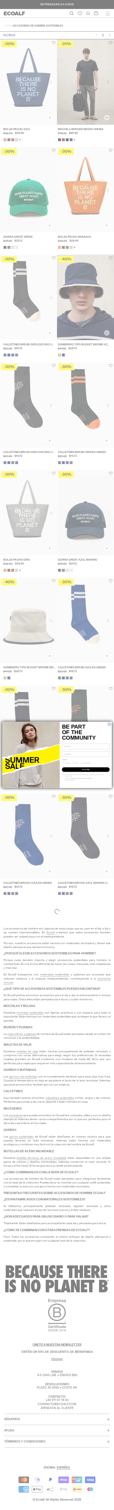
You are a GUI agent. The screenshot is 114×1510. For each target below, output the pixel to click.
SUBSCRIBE (86, 769)
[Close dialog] (109, 724)
